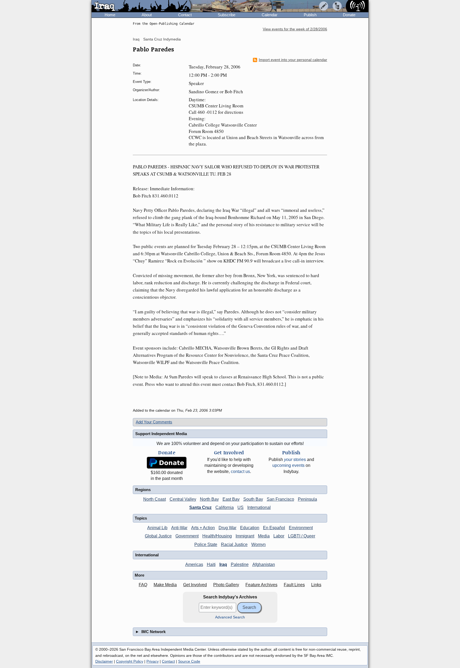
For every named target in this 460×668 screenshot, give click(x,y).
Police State (205, 544)
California (224, 507)
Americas (194, 564)
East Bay (231, 499)
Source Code (189, 661)
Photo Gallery (226, 584)
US (240, 507)
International (259, 507)
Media (264, 536)
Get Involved (195, 584)
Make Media (165, 584)
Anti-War (179, 527)
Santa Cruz (200, 507)
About (147, 15)
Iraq (136, 39)
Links (316, 584)
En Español (274, 527)
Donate (349, 15)
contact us (240, 471)
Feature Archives (261, 584)
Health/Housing (217, 536)
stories (295, 459)
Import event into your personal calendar (293, 60)
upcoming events (288, 465)
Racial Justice (234, 544)
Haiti (211, 564)
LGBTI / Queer (301, 536)
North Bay (209, 499)
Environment (301, 527)
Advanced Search (230, 617)
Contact (185, 15)
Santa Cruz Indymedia (162, 39)
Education (249, 527)
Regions (143, 489)
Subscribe (226, 15)
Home (110, 15)
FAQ (143, 584)
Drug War (227, 527)
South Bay (253, 499)
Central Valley (183, 499)
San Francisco (280, 499)
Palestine (240, 564)
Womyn (258, 544)
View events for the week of (295, 29)
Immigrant (245, 536)
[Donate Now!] (166, 463)
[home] (141, 6)
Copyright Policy (129, 661)
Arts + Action (203, 527)
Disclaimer (104, 661)
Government (187, 536)
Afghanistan (263, 564)
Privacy (152, 661)
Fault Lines (294, 584)
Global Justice (158, 536)
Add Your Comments (154, 422)
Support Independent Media (161, 433)
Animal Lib (157, 527)
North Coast (154, 499)
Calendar (269, 15)
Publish (310, 15)
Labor (278, 536)
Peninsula (307, 499)
